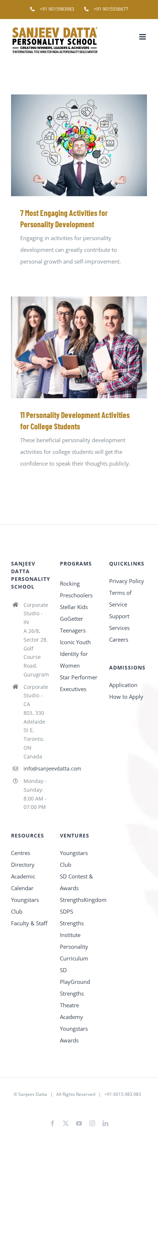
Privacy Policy (126, 581)
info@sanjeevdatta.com (36, 768)
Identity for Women (74, 659)
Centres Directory (23, 858)
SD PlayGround (75, 975)
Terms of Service (120, 598)
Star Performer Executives (78, 683)
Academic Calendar (23, 882)
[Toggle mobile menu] (143, 37)
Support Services (119, 621)
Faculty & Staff (29, 923)
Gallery (90, 145)
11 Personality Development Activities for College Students (68, 347)
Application (123, 684)
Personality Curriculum (74, 952)
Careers (118, 639)
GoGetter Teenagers (73, 624)
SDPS (66, 911)
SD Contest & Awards (76, 882)
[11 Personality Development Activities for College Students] (79, 347)
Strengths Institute (72, 928)
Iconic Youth (75, 642)
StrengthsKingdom (79, 899)
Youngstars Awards (74, 1034)
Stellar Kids (74, 607)
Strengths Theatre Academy (72, 1005)
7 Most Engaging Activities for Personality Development (68, 145)
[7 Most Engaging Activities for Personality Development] (79, 145)
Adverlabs (52, 1106)
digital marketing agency (91, 1106)
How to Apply (126, 696)
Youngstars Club (25, 905)
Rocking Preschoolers (76, 589)
